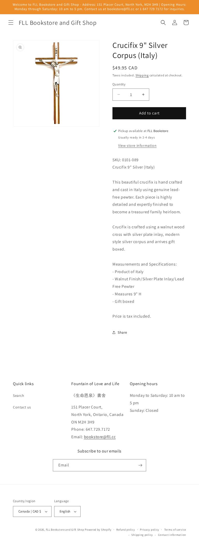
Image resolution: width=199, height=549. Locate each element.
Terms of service (175, 529)
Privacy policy (149, 529)
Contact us (22, 407)
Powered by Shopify (98, 529)
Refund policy (125, 529)
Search (18, 395)
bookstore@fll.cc (100, 437)
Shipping (142, 75)
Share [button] (122, 332)
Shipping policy (142, 535)
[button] (11, 22)
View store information (137, 145)
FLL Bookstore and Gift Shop (65, 529)
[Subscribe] (140, 465)
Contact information (172, 535)
